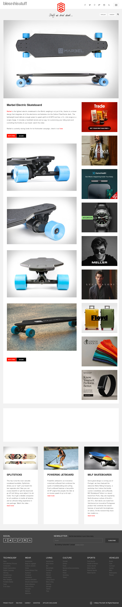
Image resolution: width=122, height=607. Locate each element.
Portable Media (8, 582)
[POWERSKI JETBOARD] (61, 458)
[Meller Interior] (99, 251)
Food (64, 566)
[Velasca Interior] (99, 151)
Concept (112, 566)
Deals (27, 568)
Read (64, 573)
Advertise (36, 603)
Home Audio (7, 577)
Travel (65, 577)
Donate (65, 561)
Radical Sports (92, 570)
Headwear (28, 577)
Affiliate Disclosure (50, 603)
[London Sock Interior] (99, 351)
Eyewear (28, 573)
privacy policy (79, 545)
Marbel (9, 111)
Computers (6, 566)
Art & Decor (49, 563)
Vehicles (114, 557)
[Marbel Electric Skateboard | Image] (61, 59)
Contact (27, 603)
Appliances (49, 561)
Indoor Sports (91, 566)
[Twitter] (90, 5)
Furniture (49, 570)
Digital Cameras (8, 570)
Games (48, 573)
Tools (5, 584)
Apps (5, 561)
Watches (28, 593)
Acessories (28, 561)
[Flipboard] (99, 5)
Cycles (111, 568)
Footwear (28, 575)
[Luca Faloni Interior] (99, 284)
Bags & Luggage (30, 563)
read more (10, 505)
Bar (47, 566)
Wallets (27, 591)
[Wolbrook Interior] (99, 217)
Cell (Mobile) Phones (10, 563)
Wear (28, 557)
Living (49, 557)
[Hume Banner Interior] (99, 184)
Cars (110, 563)
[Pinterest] (95, 5)
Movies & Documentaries (71, 568)
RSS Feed (19, 603)
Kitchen (48, 575)
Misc (110, 570)
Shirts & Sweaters (31, 579)
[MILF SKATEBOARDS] (101, 458)
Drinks (65, 563)
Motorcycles (113, 573)
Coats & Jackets (30, 566)
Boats (111, 561)
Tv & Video (6, 586)
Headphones (7, 575)
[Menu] (116, 5)
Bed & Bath (49, 568)
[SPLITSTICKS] (20, 458)
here (61, 128)
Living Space (50, 579)
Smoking (66, 575)
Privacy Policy (8, 603)
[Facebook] (85, 5)
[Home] (61, 7)
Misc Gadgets (7, 579)
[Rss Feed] (109, 5)
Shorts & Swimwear (31, 582)
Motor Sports (91, 568)
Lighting (48, 577)
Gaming (5, 573)
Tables (48, 589)
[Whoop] (99, 385)
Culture (67, 557)
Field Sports (91, 561)
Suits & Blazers (30, 584)
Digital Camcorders (9, 568)
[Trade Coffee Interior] (99, 117)
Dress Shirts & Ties (31, 570)
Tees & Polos (29, 586)
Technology (9, 557)
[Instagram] (104, 5)
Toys (47, 591)
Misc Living (49, 582)
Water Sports (91, 573)
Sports (91, 557)
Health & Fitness (92, 563)
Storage (48, 586)
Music (65, 570)
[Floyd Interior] (99, 318)
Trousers (28, 589)
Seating (48, 584)
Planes (111, 575)
